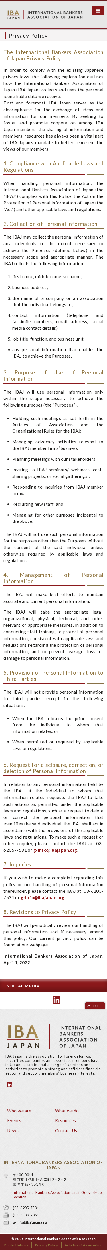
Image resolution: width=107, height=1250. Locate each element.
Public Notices (16, 1245)
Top (96, 1005)
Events (14, 1120)
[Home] (54, 15)
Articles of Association (84, 1245)
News (13, 1130)
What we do (67, 1110)
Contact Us (66, 1130)
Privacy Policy (46, 1245)
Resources (65, 1120)
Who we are (19, 1110)
